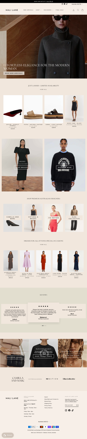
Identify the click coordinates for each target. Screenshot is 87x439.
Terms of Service (48, 407)
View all (43, 89)
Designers (48, 10)
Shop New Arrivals (14, 73)
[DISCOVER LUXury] (14, 353)
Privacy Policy (47, 405)
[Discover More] (64, 165)
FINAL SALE (59, 10)
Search (46, 397)
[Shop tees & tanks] (43, 353)
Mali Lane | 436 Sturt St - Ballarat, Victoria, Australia (43, 432)
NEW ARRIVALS (28, 10)
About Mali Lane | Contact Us (51, 399)
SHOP (38, 10)
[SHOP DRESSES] (22, 165)
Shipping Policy (48, 403)
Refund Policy (47, 401)
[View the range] (72, 353)
